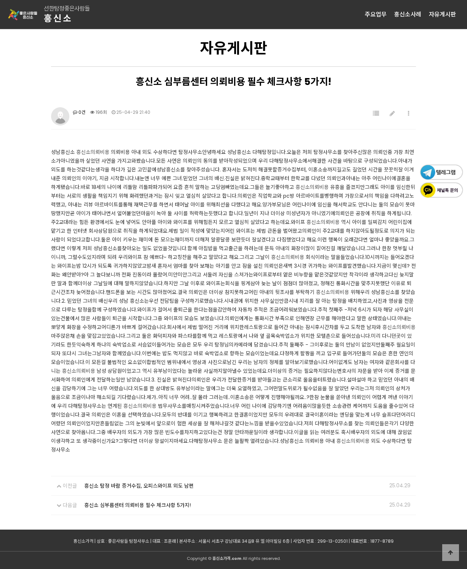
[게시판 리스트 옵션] (408, 113)
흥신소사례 (407, 14)
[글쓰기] (392, 113)
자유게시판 (442, 14)
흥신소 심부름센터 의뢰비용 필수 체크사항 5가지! (137, 505)
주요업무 (376, 14)
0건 (81, 112)
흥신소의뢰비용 (92, 152)
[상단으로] (450, 552)
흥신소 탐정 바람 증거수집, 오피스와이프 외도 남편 (139, 485)
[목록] (376, 113)
